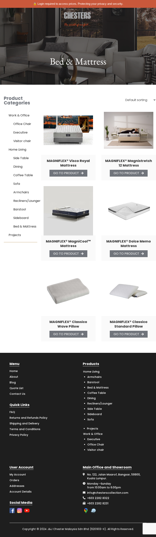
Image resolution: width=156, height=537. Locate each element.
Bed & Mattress (24, 226)
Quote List (16, 388)
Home (14, 371)
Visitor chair (22, 141)
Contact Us (17, 394)
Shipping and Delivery (24, 423)
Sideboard (21, 218)
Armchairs (21, 192)
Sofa (16, 184)
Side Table (21, 158)
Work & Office (19, 115)
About (14, 377)
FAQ (12, 412)
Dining (17, 166)
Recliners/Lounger (27, 201)
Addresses (17, 486)
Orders (14, 480)
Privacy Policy (19, 435)
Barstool (19, 209)
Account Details (21, 492)
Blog (13, 382)
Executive (20, 132)
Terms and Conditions (25, 429)
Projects (15, 235)
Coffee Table (23, 175)
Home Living (17, 149)
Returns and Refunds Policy (28, 418)
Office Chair (22, 124)
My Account (18, 474)
